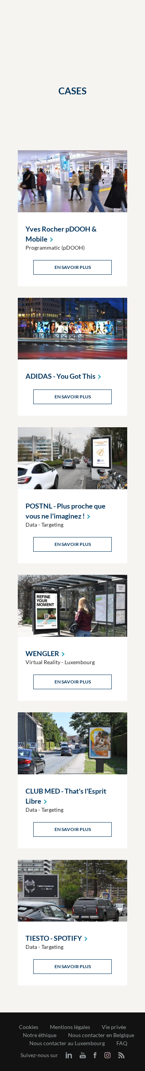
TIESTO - (54, 938)
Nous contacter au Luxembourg (67, 1043)
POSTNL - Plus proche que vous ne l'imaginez (66, 511)
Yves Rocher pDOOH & (61, 234)
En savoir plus (73, 267)
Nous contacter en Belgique (101, 1035)
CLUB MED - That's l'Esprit (66, 796)
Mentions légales (70, 1027)
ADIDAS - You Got (61, 376)
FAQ (121, 1043)
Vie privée (114, 1027)
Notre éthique (39, 1035)
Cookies (28, 1027)
